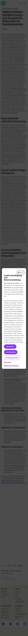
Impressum (7, 362)
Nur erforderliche (11, 352)
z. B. (17, 316)
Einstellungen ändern (12, 357)
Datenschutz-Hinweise (11, 365)
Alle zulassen (10, 346)
